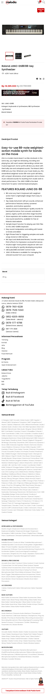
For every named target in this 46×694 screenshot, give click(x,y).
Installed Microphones (33, 542)
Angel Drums (36, 422)
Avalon (15, 427)
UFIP (9, 508)
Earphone (38, 549)
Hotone (12, 461)
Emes (23, 447)
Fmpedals (40, 449)
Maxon (25, 474)
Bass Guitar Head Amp (9, 604)
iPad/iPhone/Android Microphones (14, 652)
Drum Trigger (6, 574)
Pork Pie (10, 485)
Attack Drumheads (32, 425)
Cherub (38, 431)
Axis (20, 427)
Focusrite (10, 452)
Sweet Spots (37, 499)
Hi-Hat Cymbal (18, 565)
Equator (33, 447)
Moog (9, 479)
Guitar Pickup (37, 634)
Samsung (13, 492)
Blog (3, 348)
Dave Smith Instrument (25, 438)
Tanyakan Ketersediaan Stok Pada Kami (22, 691)
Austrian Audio (7, 427)
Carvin (24, 431)
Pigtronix (21, 483)
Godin (19, 456)
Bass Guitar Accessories (10, 598)
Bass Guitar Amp (35, 600)
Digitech (31, 440)
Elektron (10, 447)
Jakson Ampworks (25, 463)
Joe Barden (32, 465)
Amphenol (15, 422)
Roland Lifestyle (13, 490)
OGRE (24, 481)
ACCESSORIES (7, 585)
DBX (36, 438)
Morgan (15, 479)
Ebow (3, 445)
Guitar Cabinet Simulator (19, 639)
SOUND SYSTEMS (8, 540)
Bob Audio (21, 429)
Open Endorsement (9, 365)
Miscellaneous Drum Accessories (23, 574)
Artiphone (16, 425)
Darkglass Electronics (9, 438)
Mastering (34, 622)
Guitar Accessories (30, 632)
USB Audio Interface (20, 616)
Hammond (26, 458)
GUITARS (5, 629)
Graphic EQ (15, 554)
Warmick (28, 510)
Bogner (28, 429)
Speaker (31, 554)
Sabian (34, 490)
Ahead (4, 422)
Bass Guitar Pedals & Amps (28, 604)
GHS (3, 456)
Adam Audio (25, 420)
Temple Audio (6, 505)
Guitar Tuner (25, 636)
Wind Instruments (38, 536)
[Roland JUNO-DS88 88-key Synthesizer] (37, 79)
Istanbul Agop (13, 463)
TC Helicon (36, 501)
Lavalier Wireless (15, 659)
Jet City (14, 465)
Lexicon (29, 470)
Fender (26, 449)
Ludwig (11, 472)
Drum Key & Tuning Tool (24, 570)
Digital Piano (32, 533)
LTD (7, 472)
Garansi (4, 351)
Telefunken (34, 503)
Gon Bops (26, 456)
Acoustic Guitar (7, 632)
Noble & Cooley (15, 481)
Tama (19, 501)
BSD (3, 384)
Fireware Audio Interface (22, 613)
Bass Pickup (15, 600)
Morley (22, 479)
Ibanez (31, 461)
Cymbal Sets (6, 565)
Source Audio (15, 496)
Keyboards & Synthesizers (18, 106)
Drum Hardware (17, 579)
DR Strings (5, 443)
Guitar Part (27, 634)
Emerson (17, 447)
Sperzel (30, 496)
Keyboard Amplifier (8, 531)
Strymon (10, 499)
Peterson (5, 483)
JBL (9, 465)
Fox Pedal (24, 452)
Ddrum (41, 438)
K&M (38, 465)
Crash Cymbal (39, 563)
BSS (3, 431)
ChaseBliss (31, 431)
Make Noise (24, 472)
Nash (38, 479)
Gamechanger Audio (25, 454)
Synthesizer (6, 109)
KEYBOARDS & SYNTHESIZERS (12, 526)
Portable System (7, 556)
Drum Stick (36, 572)
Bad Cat (40, 427)
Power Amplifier (12, 547)
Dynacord (32, 443)
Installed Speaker (8, 545)
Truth (34, 505)
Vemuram (32, 508)
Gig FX (14, 456)
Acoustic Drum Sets (8, 563)
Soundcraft (5, 496)
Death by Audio (16, 440)
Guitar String (15, 636)
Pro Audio (23, 554)
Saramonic (22, 492)
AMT (29, 422)
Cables (4, 588)
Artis (3, 345)
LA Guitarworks (11, 470)
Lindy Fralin (37, 470)
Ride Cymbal (28, 565)
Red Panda (30, 485)
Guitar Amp (5, 639)
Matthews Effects (15, 474)
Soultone (33, 494)
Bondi (35, 429)
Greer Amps (17, 458)
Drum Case (26, 568)
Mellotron (31, 474)
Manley (31, 472)
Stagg (4, 499)
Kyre (3, 470)
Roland (9, 112)
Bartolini (4, 429)
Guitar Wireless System (32, 643)
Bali (3, 381)
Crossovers (6, 554)
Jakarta (4, 376)
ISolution (38, 461)
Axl (24, 427)
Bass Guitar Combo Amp (31, 602)
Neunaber (5, 481)
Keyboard (16, 529)
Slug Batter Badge (8, 494)
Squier (37, 496)
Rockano (24, 487)
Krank (33, 467)
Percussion (5, 581)
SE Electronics (31, 492)
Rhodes (38, 485)
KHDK (3, 467)
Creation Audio (37, 434)
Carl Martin (9, 431)
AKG (9, 422)
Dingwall (38, 440)
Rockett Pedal (33, 487)
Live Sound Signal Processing (26, 551)
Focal (4, 452)
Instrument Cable (14, 588)
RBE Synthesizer (34, 106)
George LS (37, 454)
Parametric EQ (7, 625)
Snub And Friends (22, 494)
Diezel (25, 440)
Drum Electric (11, 577)
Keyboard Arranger (23, 531)
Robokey (17, 487)
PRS (23, 485)
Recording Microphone (10, 620)
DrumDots (20, 443)
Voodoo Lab (11, 510)
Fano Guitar (18, 449)
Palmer (40, 481)
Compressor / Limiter (22, 622)
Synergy (4, 501)
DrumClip (13, 443)
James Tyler (37, 463)
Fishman (33, 449)
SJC (39, 492)
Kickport (9, 467)
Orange (30, 481)
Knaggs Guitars (18, 467)
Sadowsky (5, 492)
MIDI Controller (16, 533)
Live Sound (18, 545)
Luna (17, 472)
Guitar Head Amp (30, 641)
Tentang (5, 340)
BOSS (40, 429)
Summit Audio (19, 499)
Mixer (3, 547)
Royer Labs (27, 490)
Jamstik (4, 465)
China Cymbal (28, 563)
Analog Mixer (28, 545)
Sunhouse (28, 499)
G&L (3, 454)
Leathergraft (21, 470)
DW (27, 443)
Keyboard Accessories (29, 529)
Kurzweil (39, 467)
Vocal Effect (32, 654)
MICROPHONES (7, 647)
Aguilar (36, 420)
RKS (11, 487)
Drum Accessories (14, 568)
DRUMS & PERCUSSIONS (10, 560)
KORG (27, 467)
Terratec (16, 505)
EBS (8, 445)
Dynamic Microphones (28, 650)
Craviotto (28, 434)
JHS (19, 465)
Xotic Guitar (36, 510)
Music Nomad (30, 479)
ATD (23, 425)
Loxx (3, 472)
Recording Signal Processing (29, 620)
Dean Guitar (6, 440)
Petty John (12, 483)
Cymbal (19, 563)
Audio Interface (7, 613)
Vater (26, 508)
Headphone (33, 616)
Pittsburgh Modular (31, 483)
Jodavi (24, 465)
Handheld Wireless (24, 657)
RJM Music (5, 487)
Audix (42, 425)
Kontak (4, 342)
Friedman (38, 452)
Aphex (10, 425)
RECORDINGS (6, 611)
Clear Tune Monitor (8, 434)
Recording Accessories (34, 618)
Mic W (10, 476)
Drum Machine (35, 577)
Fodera (17, 452)
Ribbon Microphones (34, 652)
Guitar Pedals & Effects (14, 643)
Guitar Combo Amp (15, 641)
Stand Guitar (35, 636)
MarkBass (5, 474)
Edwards (13, 445)
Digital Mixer (38, 545)
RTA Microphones (8, 654)
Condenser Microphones (10, 650)
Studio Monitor (18, 625)
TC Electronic (26, 501)
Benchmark (12, 429)
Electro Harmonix (30, 445)
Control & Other (19, 542)
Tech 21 (10, 503)
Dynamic (40, 443)
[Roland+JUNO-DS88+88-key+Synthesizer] (40, 79)
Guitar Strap (6, 636)
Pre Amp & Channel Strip (16, 618)
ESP (39, 447)
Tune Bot (40, 505)
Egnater (20, 445)
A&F (11, 420)
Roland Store (6, 373)
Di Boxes (14, 549)
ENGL (28, 447)
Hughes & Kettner (22, 461)
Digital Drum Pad (22, 577)
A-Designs (5, 420)
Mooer (4, 479)
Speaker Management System (25, 556)
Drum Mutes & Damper (23, 572)
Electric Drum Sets (31, 579)
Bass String (24, 600)
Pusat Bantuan (7, 354)
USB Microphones (21, 654)
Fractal (31, 452)
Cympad (22, 436)
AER (32, 420)
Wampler (20, 510)
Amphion (23, 422)
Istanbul (4, 463)
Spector (24, 496)
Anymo (4, 425)
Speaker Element (25, 547)
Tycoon (4, 508)
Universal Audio (17, 508)
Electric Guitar (18, 632)
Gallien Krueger (11, 454)
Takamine (12, 501)
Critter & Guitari (7, 436)
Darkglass (38, 436)
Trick (21, 505)
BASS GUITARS (7, 595)
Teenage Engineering (21, 503)
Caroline (17, 431)
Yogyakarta (6, 379)
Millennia (16, 476)
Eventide (5, 449)
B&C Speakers (31, 427)
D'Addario (30, 436)
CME (17, 434)
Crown (15, 436)
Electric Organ (6, 529)
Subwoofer (39, 554)
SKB (43, 492)
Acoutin (16, 420)
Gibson (8, 456)
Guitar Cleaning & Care (15, 634)
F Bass (11, 449)
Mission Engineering (27, 476)
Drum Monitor (6, 579)
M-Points (5, 362)
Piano (25, 533)
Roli (21, 490)
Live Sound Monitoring (26, 549)
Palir (35, 481)
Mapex (38, 472)
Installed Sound (7, 542)
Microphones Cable (28, 588)
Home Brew (35, 458)
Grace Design (35, 456)
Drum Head (10, 570)
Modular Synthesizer (23, 536)
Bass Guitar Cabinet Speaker (12, 602)
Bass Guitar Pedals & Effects (21, 606)
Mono (38, 476)
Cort (21, 434)
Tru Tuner (27, 505)
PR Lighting (17, 485)
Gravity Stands (7, 458)
